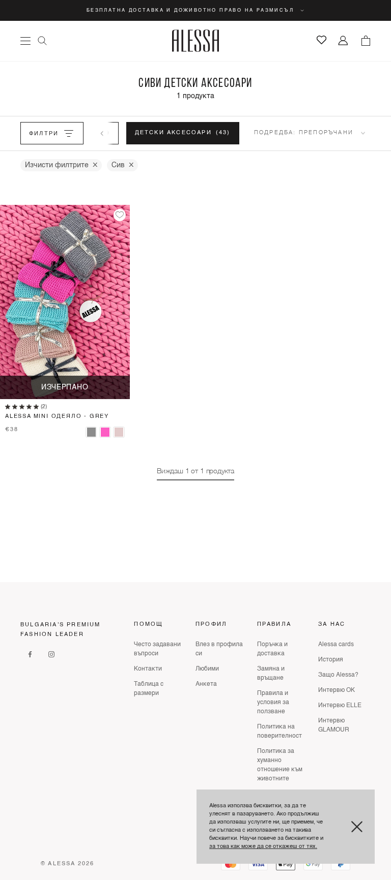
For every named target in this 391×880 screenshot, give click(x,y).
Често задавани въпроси (157, 649)
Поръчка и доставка (272, 649)
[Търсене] (42, 40)
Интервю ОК (336, 690)
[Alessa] (195, 40)
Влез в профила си (219, 649)
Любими (207, 669)
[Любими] (321, 40)
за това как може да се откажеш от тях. (263, 846)
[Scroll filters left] (102, 133)
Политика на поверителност (279, 731)
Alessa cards (336, 645)
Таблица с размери (148, 688)
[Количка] (365, 41)
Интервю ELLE (339, 706)
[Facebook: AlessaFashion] (30, 654)
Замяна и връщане (271, 673)
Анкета (206, 684)
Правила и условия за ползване (273, 702)
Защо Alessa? (338, 675)
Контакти (148, 669)
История (330, 660)
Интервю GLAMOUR (333, 725)
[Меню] (25, 41)
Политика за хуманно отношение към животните (279, 765)
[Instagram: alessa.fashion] (51, 654)
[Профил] (343, 41)
